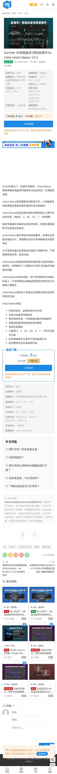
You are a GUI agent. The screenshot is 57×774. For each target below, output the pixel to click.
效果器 (42, 62)
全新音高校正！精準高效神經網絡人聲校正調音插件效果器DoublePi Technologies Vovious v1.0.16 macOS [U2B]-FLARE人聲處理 (15, 690)
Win (35, 62)
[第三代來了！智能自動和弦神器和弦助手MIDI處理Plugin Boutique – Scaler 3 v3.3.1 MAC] (42, 594)
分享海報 (50, 555)
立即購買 (28, 123)
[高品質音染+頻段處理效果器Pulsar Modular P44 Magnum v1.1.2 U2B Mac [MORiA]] (42, 671)
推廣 (9, 65)
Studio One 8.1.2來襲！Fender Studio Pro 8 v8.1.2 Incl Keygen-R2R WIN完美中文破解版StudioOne (15, 652)
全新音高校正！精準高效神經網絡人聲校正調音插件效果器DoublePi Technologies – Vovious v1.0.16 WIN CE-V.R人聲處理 (42, 652)
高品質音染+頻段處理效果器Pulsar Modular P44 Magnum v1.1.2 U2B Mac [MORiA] (42, 690)
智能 (37, 547)
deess (12, 547)
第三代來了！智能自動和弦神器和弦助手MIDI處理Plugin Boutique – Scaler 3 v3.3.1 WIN (15, 613)
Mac (35, 607)
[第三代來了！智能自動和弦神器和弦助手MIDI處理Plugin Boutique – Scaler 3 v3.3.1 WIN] (15, 594)
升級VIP (38, 116)
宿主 (13, 645)
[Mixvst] (7, 4)
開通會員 (42, 753)
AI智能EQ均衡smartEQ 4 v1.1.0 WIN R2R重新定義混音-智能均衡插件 (42, 568)
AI (5, 547)
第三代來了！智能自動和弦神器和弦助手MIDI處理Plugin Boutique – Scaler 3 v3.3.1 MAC (42, 613)
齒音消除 (46, 547)
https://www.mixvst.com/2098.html (23, 502)
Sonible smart (25, 547)
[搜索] (41, 4)
